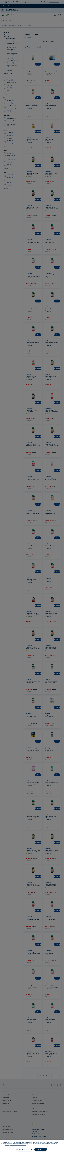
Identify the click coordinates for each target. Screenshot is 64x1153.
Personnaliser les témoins (24, 1149)
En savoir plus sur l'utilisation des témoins (15, 1145)
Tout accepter (40, 1149)
